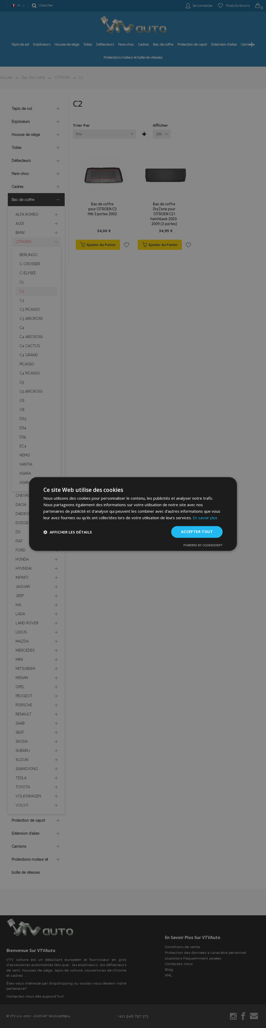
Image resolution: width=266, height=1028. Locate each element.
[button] (67, 532)
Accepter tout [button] (197, 531)
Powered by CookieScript (203, 545)
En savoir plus (205, 517)
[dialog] (133, 514)
